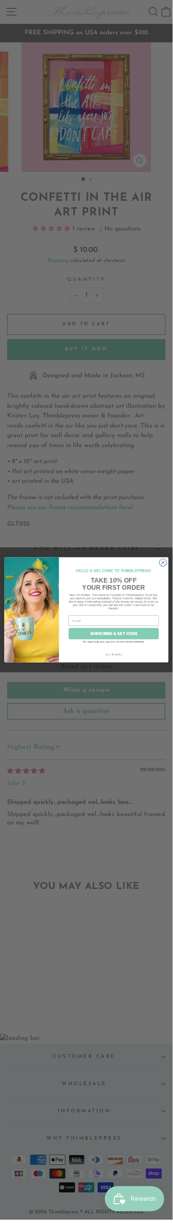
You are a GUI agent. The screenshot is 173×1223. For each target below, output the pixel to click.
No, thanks (113, 653)
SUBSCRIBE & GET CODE (113, 633)
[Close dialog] (163, 562)
